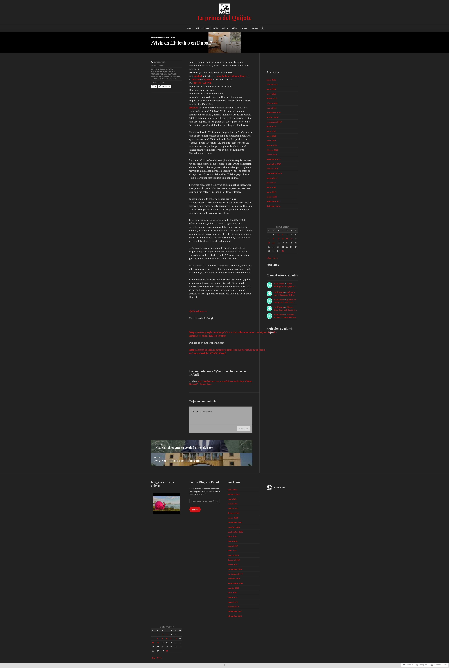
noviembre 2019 (274, 164)
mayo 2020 (271, 136)
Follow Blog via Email (204, 482)
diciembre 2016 (273, 206)
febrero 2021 (272, 103)
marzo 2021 (272, 98)
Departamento (158, 72)
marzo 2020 (272, 145)
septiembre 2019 (274, 173)
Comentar (243, 428)
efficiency (170, 72)
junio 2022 (271, 79)
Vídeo (234, 28)
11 (287, 238)
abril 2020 (271, 140)
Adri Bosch (279, 283)
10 (283, 238)
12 (291, 238)
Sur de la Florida (170, 79)
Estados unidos (159, 74)
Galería (224, 28)
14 (269, 242)
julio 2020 (271, 126)
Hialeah (193, 107)
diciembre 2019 (273, 159)
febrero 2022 (272, 84)
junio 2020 (271, 131)
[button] (161, 508)
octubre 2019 (272, 168)
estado (196, 79)
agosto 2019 (272, 178)
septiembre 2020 (274, 122)
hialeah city (165, 76)
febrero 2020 (272, 150)
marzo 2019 (272, 196)
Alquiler (155, 69)
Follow (195, 509)
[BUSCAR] (262, 28)
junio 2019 (271, 187)
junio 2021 (271, 89)
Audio (215, 28)
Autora (244, 28)
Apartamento (167, 69)
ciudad (198, 76)
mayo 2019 (271, 192)
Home (189, 28)
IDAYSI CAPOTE (202, 83)
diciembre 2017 (273, 201)
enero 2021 (272, 108)
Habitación (172, 74)
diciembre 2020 (273, 112)
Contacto (255, 28)
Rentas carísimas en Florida (163, 37)
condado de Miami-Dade (231, 76)
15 (273, 242)
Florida (207, 79)
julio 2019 (271, 182)
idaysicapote (198, 311)
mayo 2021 (271, 94)
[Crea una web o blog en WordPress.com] (224, 665)
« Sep (269, 258)
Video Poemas (202, 28)
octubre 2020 (272, 117)
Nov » (275, 258)
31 (283, 251)
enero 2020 (272, 154)
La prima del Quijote (224, 17)
